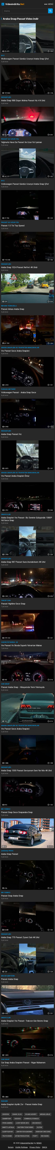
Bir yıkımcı (5, 809)
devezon (5, 1114)
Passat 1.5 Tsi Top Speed (12, 225)
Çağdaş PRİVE (7, 851)
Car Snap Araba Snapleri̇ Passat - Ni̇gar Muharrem (23, 1062)
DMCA (44, 1147)
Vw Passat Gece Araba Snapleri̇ (15, 351)
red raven (45, 1136)
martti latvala (8, 1127)
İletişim (11, 1147)
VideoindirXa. (14, 4)
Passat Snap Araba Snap (12, 896)
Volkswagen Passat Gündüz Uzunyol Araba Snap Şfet (25, 184)
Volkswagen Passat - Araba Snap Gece (18, 392)
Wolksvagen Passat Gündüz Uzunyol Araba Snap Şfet (25, 59)
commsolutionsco (31, 1118)
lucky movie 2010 (22, 1123)
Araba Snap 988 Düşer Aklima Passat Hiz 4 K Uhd (23, 100)
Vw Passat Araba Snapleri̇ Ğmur (15, 476)
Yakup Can (6, 600)
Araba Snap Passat (9, 854)
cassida (17, 1118)
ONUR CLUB (6, 514)
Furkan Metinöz (8, 389)
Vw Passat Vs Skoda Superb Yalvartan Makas (21, 645)
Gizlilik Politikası (21, 1147)
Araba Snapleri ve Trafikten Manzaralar (20, 347)
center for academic (24, 1132)
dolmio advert (30, 1114)
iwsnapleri (6, 97)
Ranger (4, 1101)
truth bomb (7, 1136)
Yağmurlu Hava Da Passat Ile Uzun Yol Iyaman (21, 142)
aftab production (22, 1136)
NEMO (39, 1143)
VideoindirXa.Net (27, 1143)
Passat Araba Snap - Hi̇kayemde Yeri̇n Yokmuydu (23, 687)
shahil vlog (17, 1114)
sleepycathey (7, 1132)
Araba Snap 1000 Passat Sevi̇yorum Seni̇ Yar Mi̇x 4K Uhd (26, 770)
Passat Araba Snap (9, 979)
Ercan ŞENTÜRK (8, 976)
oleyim (39, 1127)
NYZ (3, 55)
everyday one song (43, 1132)
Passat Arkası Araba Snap (12, 309)
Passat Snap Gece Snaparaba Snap (17, 812)
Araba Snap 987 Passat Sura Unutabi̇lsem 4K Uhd (23, 562)
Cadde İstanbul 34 (9, 642)
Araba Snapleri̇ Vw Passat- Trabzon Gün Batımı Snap (24, 1021)
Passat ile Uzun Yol (10, 139)
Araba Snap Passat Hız (11, 434)
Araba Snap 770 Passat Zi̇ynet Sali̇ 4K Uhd (20, 937)
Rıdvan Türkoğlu (9, 306)
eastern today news (25, 1127)
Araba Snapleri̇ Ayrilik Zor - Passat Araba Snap (21, 1104)
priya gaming (7, 1123)
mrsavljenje (45, 1114)
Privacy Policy (35, 1147)
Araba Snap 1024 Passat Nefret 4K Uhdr (19, 267)
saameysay (6, 1118)
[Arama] (50, 10)
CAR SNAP (5, 684)
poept (35, 1136)
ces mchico (36, 1123)
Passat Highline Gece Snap (13, 604)
